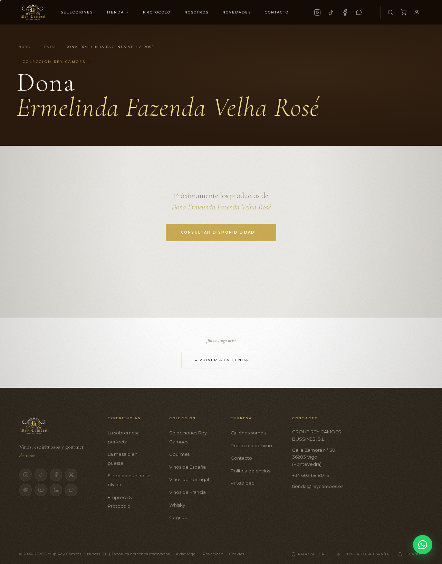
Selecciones (77, 12)
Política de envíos (250, 470)
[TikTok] (331, 12)
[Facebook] (345, 12)
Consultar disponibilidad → (221, 232)
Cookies (236, 554)
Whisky (177, 505)
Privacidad (242, 483)
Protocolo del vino (251, 445)
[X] (71, 475)
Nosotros (196, 12)
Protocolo (157, 12)
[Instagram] (317, 12)
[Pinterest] (25, 490)
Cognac (178, 517)
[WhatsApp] (358, 12)
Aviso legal (186, 554)
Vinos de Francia (187, 492)
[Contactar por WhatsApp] (422, 544)
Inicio (24, 47)
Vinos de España (187, 467)
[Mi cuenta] (416, 12)
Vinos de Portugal (189, 479)
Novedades (236, 12)
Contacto (277, 12)
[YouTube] (41, 490)
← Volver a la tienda (221, 360)
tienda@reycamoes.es (317, 486)
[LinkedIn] (56, 490)
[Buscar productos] (390, 12)
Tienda (115, 12)
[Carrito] (403, 12)
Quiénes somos (248, 432)
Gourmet (179, 454)
